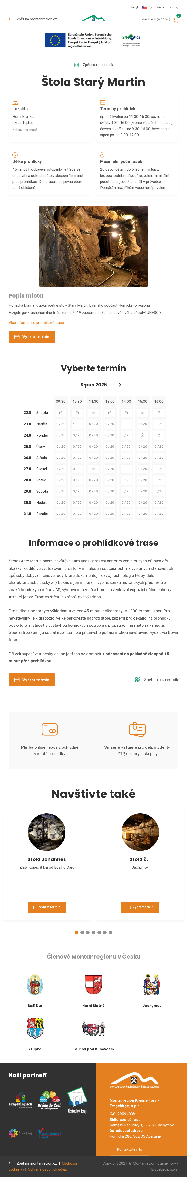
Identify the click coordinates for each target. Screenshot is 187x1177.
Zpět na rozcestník (98, 65)
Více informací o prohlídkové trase (36, 322)
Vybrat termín (35, 336)
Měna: (165, 7)
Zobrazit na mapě (24, 129)
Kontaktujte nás (129, 1149)
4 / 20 (77, 424)
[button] (76, 932)
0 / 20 (60, 424)
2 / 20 (60, 469)
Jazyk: (135, 7)
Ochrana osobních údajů (47, 1169)
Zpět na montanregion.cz (36, 19)
